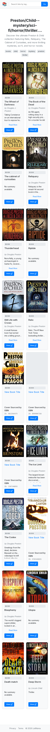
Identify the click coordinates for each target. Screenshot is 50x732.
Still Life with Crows (10, 321)
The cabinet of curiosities (12, 178)
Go (44, 4)
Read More (13, 125)
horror (23, 51)
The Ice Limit (35, 464)
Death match (11, 682)
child (15, 51)
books (8, 51)
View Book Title (12, 392)
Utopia (31, 610)
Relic (31, 320)
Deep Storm (34, 682)
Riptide (32, 248)
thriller (25, 55)
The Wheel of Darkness (11, 103)
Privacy (12, 728)
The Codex (10, 537)
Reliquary (33, 176)
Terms (20, 728)
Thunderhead (11, 248)
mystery (32, 51)
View (8, 130)
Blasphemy (10, 610)
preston (41, 51)
